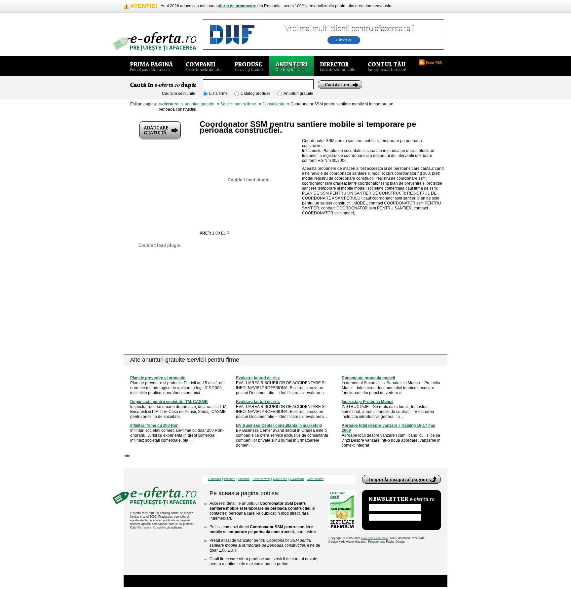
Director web (261, 479)
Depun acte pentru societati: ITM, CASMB (169, 401)
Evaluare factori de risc (258, 378)
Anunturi (243, 479)
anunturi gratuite (199, 104)
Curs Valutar (315, 479)
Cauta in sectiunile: (179, 93)
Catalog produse (256, 93)
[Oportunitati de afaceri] (151, 66)
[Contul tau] (387, 66)
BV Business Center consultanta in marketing (279, 425)
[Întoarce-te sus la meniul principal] (401, 479)
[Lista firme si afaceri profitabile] (154, 41)
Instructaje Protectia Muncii (367, 401)
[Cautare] (340, 84)
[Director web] (338, 66)
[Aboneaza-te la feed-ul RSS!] (432, 62)
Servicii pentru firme (238, 104)
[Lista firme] (203, 66)
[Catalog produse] (248, 66)
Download (297, 479)
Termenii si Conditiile (151, 527)
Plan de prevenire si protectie (157, 378)
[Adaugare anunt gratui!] (160, 130)
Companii (214, 479)
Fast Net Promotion (374, 538)
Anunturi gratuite (298, 93)
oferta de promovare (237, 6)
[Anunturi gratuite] (291, 66)
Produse (229, 479)
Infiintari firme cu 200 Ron (154, 425)
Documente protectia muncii (368, 378)
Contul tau (280, 479)
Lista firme (218, 93)
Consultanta (273, 104)
